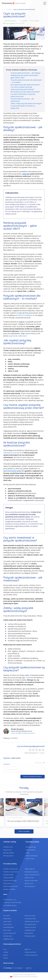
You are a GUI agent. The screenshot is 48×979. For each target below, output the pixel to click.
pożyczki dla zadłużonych (18, 336)
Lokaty (27, 853)
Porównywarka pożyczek (31, 872)
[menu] (44, 3)
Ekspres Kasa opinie (30, 915)
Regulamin (28, 949)
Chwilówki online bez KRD (10, 869)
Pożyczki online (7, 850)
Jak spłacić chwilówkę (9, 889)
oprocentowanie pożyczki (13, 471)
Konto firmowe (30, 858)
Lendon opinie (7, 921)
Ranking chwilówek (8, 853)
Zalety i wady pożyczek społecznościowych (26, 103)
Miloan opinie (7, 930)
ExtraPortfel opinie (8, 927)
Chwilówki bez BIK (8, 875)
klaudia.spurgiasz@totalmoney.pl (21, 731)
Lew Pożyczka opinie (30, 918)
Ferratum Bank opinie (9, 933)
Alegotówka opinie (8, 939)
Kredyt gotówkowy (31, 847)
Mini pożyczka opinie (30, 924)
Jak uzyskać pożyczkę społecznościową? (25, 85)
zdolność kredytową (25, 315)
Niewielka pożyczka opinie (32, 921)
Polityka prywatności (30, 952)
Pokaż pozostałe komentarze (32, 776)
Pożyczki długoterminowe (10, 886)
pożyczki (25, 174)
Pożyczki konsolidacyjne (9, 880)
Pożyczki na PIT (29, 883)
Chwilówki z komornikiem (10, 872)
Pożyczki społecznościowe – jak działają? (25, 73)
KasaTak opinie (29, 933)
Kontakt (5, 958)
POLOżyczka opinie (30, 936)
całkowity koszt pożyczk (12, 453)
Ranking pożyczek (8, 855)
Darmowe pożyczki (30, 886)
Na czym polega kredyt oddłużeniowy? (23, 821)
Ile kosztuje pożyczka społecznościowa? (25, 92)
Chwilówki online (8, 847)
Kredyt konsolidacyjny (32, 855)
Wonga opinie (7, 918)
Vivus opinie (6, 915)
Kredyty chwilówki (8, 877)
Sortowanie (38, 763)
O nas (4, 949)
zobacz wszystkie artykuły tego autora (23, 733)
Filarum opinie (7, 924)
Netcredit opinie (7, 936)
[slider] (20, 23)
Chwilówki (29, 677)
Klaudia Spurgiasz (10, 21)
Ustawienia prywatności (31, 955)
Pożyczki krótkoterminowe (32, 875)
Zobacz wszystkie (24, 831)
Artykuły (8, 9)
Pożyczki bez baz (29, 877)
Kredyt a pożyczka (30, 869)
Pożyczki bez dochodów (31, 880)
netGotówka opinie (30, 930)
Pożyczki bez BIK (8, 883)
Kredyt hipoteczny (31, 850)
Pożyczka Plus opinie (30, 927)
